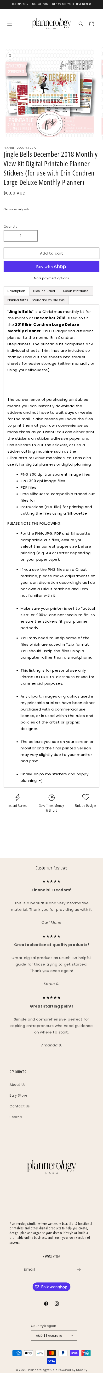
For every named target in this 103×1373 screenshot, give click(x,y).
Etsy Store (19, 1095)
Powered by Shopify (72, 1370)
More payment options (51, 278)
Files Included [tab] (44, 291)
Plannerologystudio (42, 1370)
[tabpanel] (51, 546)
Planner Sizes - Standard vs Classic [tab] (36, 300)
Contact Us (20, 1106)
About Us (18, 1084)
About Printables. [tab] (76, 291)
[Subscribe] (79, 1269)
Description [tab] (16, 291)
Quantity (10, 226)
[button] (9, 23)
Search (16, 1117)
